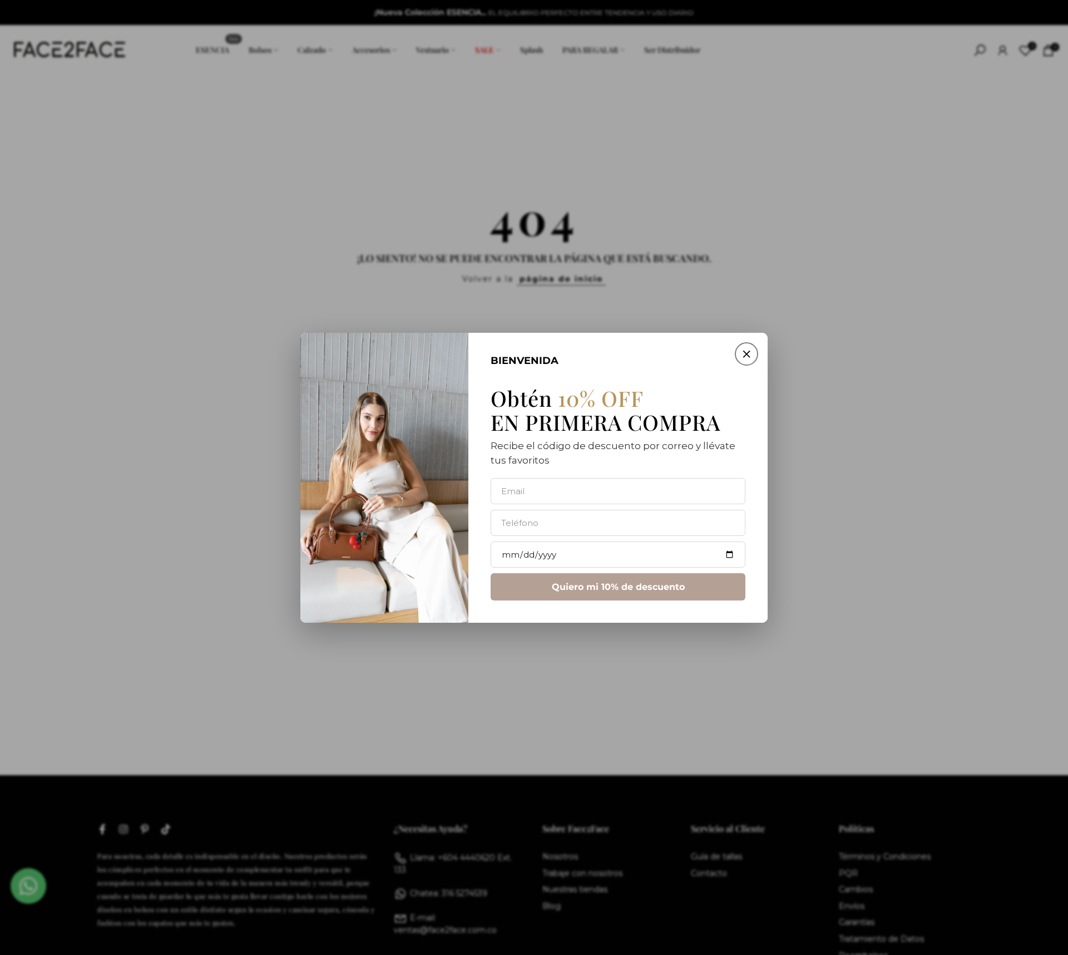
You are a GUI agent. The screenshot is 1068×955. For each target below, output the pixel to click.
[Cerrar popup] (746, 354)
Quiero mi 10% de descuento (618, 586)
